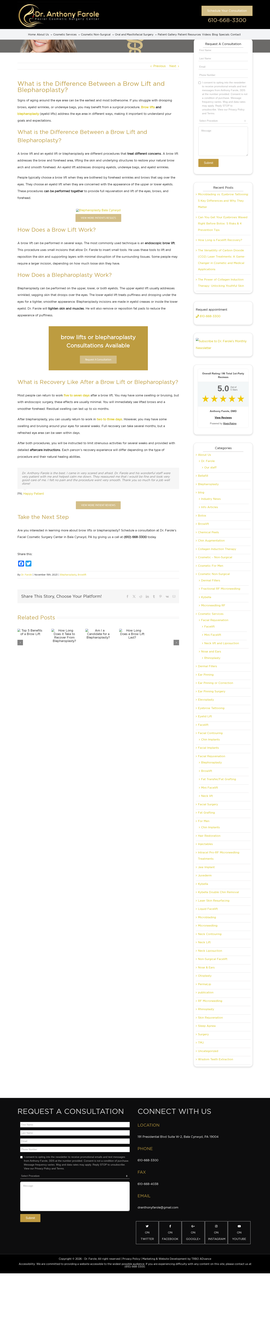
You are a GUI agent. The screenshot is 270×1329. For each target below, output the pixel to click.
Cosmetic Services (210, 614)
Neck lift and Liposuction (221, 643)
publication (205, 992)
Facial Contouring (210, 733)
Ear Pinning (206, 674)
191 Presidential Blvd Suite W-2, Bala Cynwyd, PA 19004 (178, 1137)
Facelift (209, 626)
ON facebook (170, 1236)
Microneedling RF (213, 605)
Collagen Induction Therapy (217, 549)
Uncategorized (208, 1051)
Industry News (211, 499)
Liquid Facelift (208, 909)
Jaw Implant (206, 867)
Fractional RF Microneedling (220, 588)
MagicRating (229, 423)
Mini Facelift (212, 634)
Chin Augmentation (211, 540)
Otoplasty (205, 975)
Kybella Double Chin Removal (218, 892)
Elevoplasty (206, 699)
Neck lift (207, 796)
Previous (159, 66)
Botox (202, 515)
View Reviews (223, 417)
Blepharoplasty (68, 574)
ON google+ (193, 1236)
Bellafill (203, 475)
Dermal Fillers (210, 580)
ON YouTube (239, 1236)
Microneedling (207, 925)
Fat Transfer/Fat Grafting (218, 779)
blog (201, 492)
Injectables (205, 844)
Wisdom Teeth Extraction (215, 1059)
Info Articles (209, 507)
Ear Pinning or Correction (215, 683)
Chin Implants (210, 739)
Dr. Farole (26, 574)
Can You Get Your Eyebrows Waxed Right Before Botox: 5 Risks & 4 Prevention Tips (222, 224)
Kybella (206, 597)
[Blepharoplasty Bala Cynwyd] (98, 210)
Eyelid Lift (205, 716)
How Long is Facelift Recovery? (220, 240)
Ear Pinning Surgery (211, 691)
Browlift (82, 574)
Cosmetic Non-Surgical (214, 574)
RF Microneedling (210, 1001)
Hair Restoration (209, 835)
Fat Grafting (206, 812)
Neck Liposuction (210, 950)
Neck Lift (204, 942)
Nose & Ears (206, 967)
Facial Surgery (208, 804)
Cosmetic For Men (210, 565)
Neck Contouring (210, 934)
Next (172, 66)
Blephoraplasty (211, 762)
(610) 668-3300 (135, 1266)
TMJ (201, 1042)
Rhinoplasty (212, 658)
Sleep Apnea (207, 1026)
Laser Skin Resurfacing (213, 900)
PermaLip (204, 984)
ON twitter (147, 1236)
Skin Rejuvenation (210, 1017)
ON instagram (216, 1236)
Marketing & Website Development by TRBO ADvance (176, 1258)
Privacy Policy (131, 1258)
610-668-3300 (227, 20)
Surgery (203, 1034)
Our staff (210, 467)
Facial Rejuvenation (214, 620)
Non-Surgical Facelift (212, 959)
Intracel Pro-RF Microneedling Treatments (218, 856)
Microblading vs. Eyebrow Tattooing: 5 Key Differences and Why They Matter (223, 201)
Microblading (207, 917)
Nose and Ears (211, 651)
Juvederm (205, 875)
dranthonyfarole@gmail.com (158, 1207)
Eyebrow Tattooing (211, 708)
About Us (204, 454)
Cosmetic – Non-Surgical (215, 557)
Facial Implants (208, 747)
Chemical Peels (208, 532)
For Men (203, 821)
